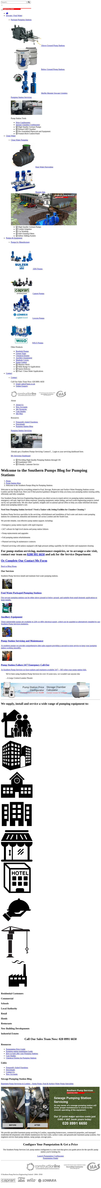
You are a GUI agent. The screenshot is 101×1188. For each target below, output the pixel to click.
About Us (19, 405)
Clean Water (11, 136)
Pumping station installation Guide (19, 1051)
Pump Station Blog (13, 483)
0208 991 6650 (36, 554)
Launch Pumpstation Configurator (50, 1156)
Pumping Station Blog (24, 426)
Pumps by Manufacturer (20, 242)
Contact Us (10, 1072)
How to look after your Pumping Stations (22, 1054)
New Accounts (21, 407)
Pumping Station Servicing (21, 97)
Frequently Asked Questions (27, 422)
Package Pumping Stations (21, 20)
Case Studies (21, 411)
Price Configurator (23, 122)
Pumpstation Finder (50, 1158)
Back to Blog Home (9, 566)
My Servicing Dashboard (20, 456)
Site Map (19, 414)
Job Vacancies (21, 409)
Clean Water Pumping (19, 140)
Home (8, 481)
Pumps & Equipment (14, 238)
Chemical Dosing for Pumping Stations (21, 1058)
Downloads (20, 424)
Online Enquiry (22, 386)
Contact (9, 373)
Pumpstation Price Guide (15, 1049)
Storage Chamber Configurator (28, 125)
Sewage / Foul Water (14, 15)
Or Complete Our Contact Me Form (24, 560)
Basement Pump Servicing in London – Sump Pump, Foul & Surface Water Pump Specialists (37, 1084)
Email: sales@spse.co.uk (25, 384)
